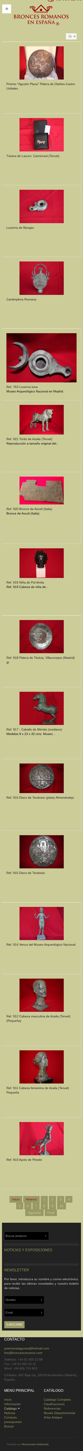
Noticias (9, 1413)
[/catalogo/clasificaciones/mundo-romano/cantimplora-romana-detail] (41, 279)
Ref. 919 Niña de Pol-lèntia (25, 582)
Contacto (10, 1417)
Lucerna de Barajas (20, 227)
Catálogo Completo (57, 1399)
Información (12, 1404)
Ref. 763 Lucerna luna (22, 387)
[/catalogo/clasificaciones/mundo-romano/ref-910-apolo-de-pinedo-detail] (41, 1139)
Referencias (52, 1408)
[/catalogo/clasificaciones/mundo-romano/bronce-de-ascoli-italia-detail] (41, 492)
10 (61, 1206)
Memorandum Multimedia (35, 1444)
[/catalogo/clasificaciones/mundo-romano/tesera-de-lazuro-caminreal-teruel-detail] (41, 136)
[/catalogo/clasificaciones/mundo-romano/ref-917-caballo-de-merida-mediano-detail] (41, 709)
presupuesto (13, 1422)
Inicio (8, 1399)
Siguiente (34, 1212)
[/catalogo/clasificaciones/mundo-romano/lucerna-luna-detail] (41, 359)
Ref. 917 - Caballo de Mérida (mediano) (34, 729)
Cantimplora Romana (21, 299)
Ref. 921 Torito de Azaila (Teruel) (29, 439)
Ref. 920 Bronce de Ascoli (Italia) (29, 509)
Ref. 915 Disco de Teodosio (25, 873)
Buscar (9, 1426)
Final (50, 1212)
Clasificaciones (54, 1404)
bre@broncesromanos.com (23, 1353)
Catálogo (10, 1408)
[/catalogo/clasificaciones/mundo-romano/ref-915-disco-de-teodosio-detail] (41, 853)
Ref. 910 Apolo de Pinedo (24, 1159)
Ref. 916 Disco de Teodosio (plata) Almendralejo (40, 797)
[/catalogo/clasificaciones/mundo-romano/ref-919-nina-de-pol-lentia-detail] (41, 564)
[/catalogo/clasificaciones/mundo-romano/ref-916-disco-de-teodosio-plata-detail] (41, 779)
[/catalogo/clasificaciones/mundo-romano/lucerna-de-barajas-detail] (41, 207)
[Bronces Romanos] (41, 15)
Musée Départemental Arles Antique (59, 1415)
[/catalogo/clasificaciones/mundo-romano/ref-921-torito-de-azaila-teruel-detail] (41, 421)
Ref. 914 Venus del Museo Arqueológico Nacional (40, 944)
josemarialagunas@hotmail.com (26, 1348)
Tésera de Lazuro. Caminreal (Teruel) (32, 156)
